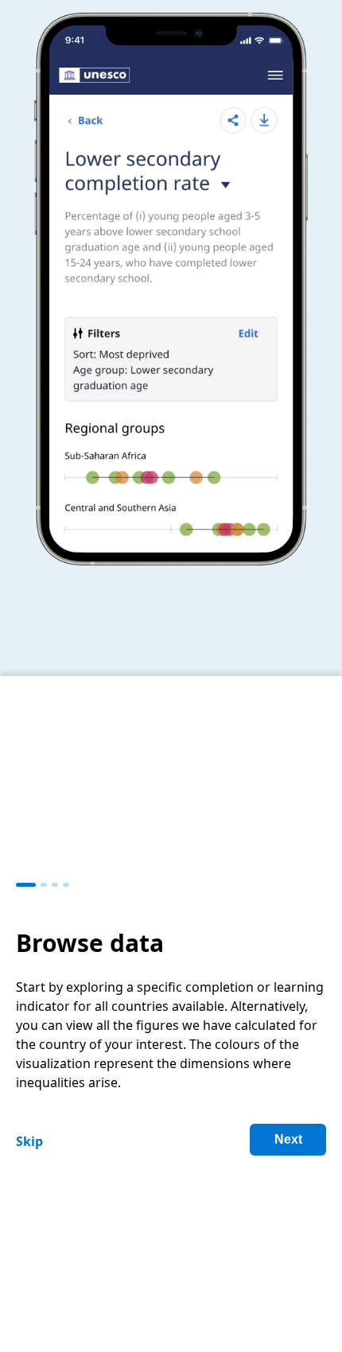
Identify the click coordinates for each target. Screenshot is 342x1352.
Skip (29, 1141)
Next (288, 1139)
